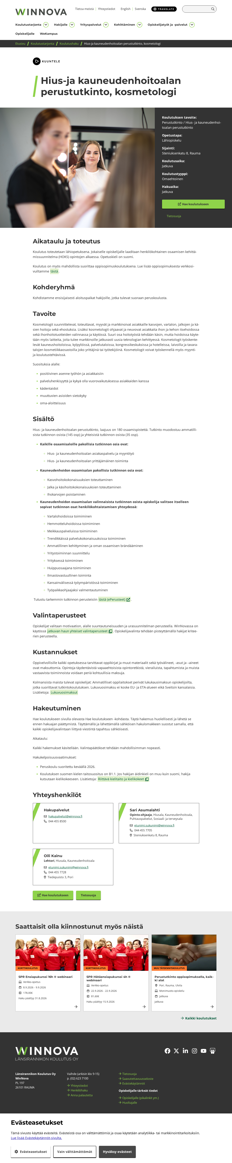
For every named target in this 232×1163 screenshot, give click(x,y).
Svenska (140, 9)
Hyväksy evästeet (117, 1151)
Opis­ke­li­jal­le (24, 33)
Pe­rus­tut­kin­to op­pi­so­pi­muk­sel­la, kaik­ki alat (184, 978)
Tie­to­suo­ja (129, 1074)
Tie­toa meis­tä (84, 9)
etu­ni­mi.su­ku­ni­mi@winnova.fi (154, 825)
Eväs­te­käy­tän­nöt (133, 1083)
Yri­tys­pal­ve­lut (90, 24)
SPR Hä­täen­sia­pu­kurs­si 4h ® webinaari (108, 978)
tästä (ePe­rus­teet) (114, 599)
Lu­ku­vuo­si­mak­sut (64, 692)
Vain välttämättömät (74, 1151)
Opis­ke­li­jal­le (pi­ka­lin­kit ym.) (140, 1098)
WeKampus (49, 33)
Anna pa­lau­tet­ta (82, 1095)
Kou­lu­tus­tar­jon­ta (28, 24)
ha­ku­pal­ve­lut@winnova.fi (65, 816)
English (125, 9)
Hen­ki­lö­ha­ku (79, 1090)
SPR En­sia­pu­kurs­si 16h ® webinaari (45, 977)
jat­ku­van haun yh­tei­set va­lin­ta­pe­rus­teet (80, 631)
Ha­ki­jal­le (60, 24)
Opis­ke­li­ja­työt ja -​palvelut (167, 24)
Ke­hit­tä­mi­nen (124, 24)
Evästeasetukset (33, 1151)
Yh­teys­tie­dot (106, 9)
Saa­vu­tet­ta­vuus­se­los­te (137, 1079)
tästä (54, 271)
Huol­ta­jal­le (129, 1103)
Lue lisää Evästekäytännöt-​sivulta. (36, 1138)
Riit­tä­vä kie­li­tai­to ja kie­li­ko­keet (123, 779)
